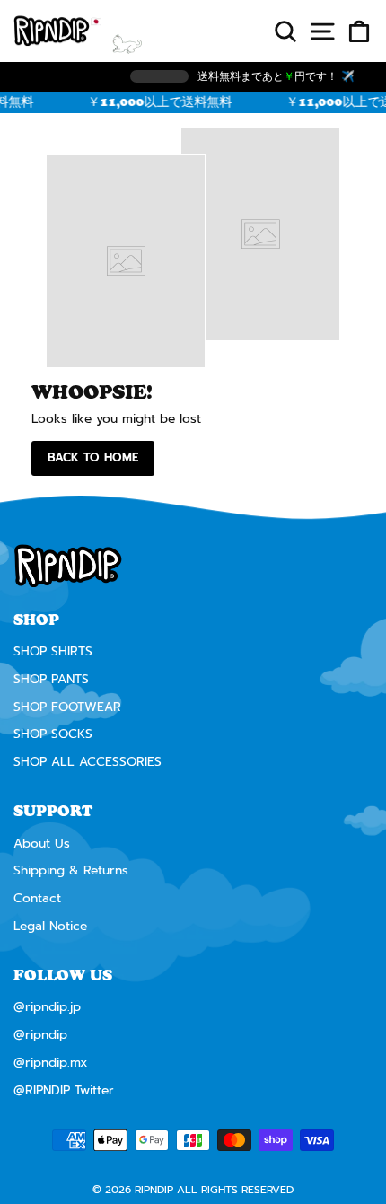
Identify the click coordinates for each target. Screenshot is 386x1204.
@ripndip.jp (47, 1006)
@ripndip (40, 1034)
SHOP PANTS (51, 679)
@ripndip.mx (50, 1062)
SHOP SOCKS (52, 734)
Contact (37, 898)
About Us (41, 843)
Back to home (93, 457)
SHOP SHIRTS (52, 651)
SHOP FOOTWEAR (67, 707)
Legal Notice (50, 926)
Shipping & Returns (70, 870)
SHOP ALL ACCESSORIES (87, 761)
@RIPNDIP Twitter (63, 1090)
